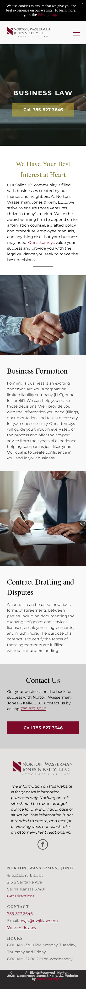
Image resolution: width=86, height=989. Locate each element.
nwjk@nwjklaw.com (39, 920)
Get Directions (21, 896)
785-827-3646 (33, 709)
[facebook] (43, 845)
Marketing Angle (49, 979)
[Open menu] (76, 32)
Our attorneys (41, 242)
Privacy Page (48, 14)
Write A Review (21, 927)
